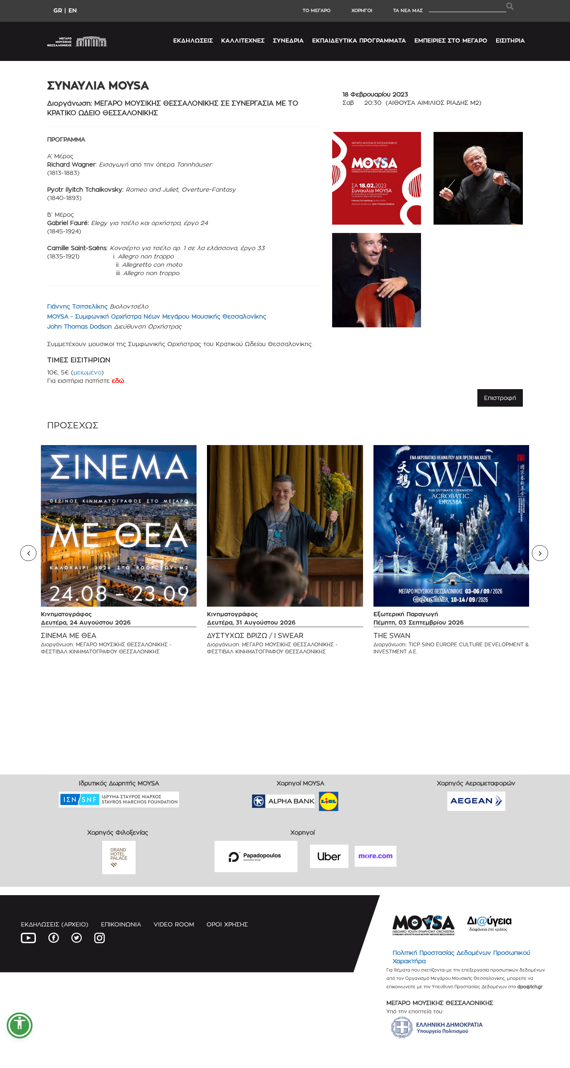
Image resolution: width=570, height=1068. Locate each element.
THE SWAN (391, 635)
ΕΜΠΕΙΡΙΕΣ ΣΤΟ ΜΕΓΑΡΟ (450, 40)
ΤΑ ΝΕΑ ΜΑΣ (408, 10)
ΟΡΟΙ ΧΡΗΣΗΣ (227, 924)
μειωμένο (87, 372)
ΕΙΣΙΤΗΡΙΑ (510, 40)
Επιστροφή (500, 398)
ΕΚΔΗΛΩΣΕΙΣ (193, 40)
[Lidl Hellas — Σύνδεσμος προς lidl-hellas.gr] (317, 798)
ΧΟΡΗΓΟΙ (361, 10)
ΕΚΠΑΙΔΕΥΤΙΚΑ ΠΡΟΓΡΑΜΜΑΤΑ (359, 40)
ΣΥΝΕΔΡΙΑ (288, 40)
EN (72, 10)
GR (57, 10)
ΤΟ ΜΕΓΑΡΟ (316, 10)
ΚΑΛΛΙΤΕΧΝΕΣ (243, 40)
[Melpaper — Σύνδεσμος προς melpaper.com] (353, 798)
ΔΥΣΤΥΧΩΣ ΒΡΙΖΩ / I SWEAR (255, 635)
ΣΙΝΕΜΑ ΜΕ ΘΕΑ (68, 635)
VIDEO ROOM (174, 924)
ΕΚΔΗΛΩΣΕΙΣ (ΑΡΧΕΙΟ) (54, 924)
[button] (19, 1025)
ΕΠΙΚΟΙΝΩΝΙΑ (121, 924)
